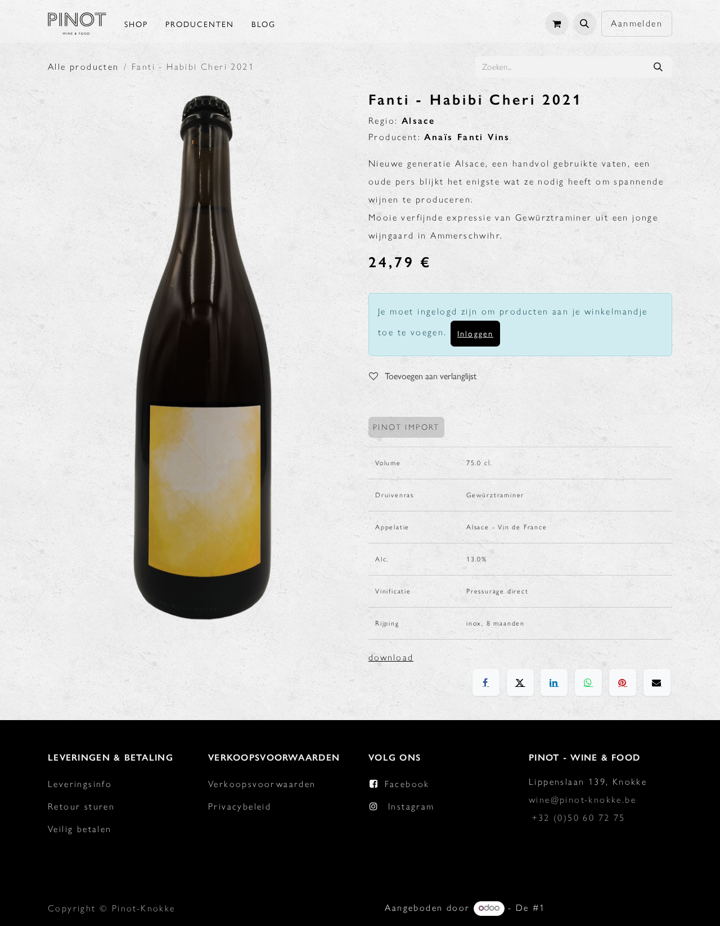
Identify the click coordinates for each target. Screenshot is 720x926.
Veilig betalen (80, 829)
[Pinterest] (622, 682)
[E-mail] (657, 682)
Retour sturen (81, 806)
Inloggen (475, 333)
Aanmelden (637, 23)
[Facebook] (486, 682)
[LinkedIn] (554, 682)
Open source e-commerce (610, 907)
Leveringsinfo (80, 784)
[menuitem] (136, 23)
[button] (585, 23)
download (390, 657)
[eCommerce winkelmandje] (557, 23)
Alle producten (83, 66)
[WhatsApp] (588, 682)
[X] (520, 682)
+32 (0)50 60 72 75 (578, 817)
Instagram (411, 806)
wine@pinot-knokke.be (582, 799)
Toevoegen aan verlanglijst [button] (429, 375)
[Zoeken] (658, 67)
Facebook (407, 784)
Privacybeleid (239, 806)
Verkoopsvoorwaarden (262, 784)
